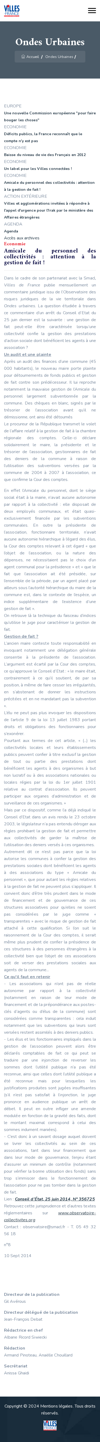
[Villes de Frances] (11, 11)
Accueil (32, 56)
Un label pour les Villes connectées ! (38, 168)
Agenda (11, 231)
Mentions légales (56, 1406)
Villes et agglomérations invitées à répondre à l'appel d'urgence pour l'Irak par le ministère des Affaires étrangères (48, 210)
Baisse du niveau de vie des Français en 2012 (45, 154)
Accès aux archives (21, 238)
